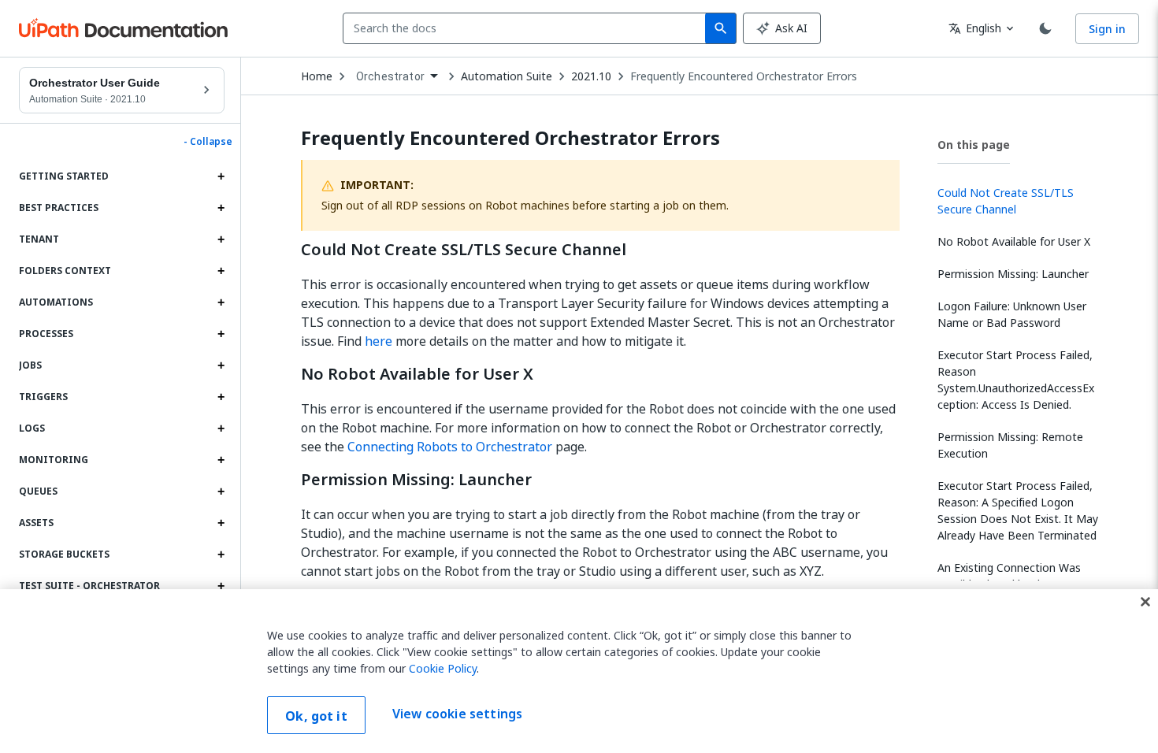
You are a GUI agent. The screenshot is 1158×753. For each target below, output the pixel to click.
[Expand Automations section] (221, 302)
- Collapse (208, 142)
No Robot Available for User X (417, 374)
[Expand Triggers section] (221, 397)
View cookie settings (457, 713)
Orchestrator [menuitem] (390, 76)
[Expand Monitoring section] (221, 460)
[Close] (1145, 601)
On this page (973, 144)
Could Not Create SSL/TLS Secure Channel (463, 250)
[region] (579, 671)
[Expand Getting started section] (221, 176)
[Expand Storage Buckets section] (221, 554)
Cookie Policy (443, 668)
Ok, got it (316, 716)
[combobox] (527, 28)
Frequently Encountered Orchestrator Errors (743, 76)
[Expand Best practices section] (221, 208)
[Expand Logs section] (221, 428)
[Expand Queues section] (221, 491)
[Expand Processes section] (221, 334)
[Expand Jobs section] (221, 365)
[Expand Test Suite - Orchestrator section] (221, 586)
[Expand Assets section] (221, 523)
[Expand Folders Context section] (221, 271)
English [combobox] (974, 28)
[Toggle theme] (1045, 28)
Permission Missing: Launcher (416, 480)
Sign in (1107, 28)
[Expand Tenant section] (221, 239)
